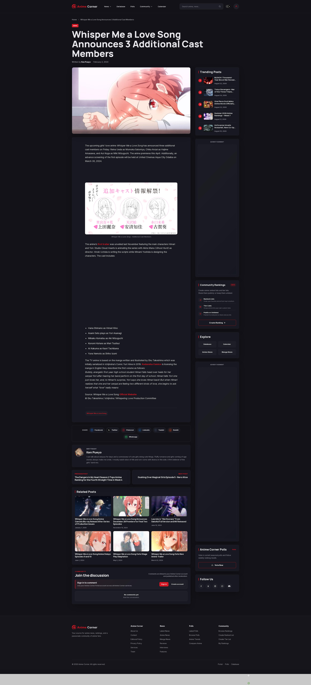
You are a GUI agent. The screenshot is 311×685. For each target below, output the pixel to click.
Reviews (163, 643)
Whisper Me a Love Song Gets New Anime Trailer (167, 555)
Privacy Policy (136, 643)
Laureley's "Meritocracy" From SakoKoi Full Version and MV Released (168, 520)
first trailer (104, 244)
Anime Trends (194, 639)
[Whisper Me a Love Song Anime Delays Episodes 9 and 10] (93, 541)
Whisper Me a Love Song (96, 413)
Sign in (164, 584)
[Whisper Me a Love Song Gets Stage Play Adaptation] (131, 541)
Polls (132, 6)
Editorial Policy (136, 639)
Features (163, 652)
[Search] (220, 6)
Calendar (162, 6)
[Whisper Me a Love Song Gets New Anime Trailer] (169, 541)
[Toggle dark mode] (228, 6)
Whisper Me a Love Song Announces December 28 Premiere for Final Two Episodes (130, 521)
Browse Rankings (225, 631)
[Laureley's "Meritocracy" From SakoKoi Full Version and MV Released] (169, 506)
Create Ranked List (226, 635)
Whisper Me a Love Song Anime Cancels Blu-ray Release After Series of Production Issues (92, 521)
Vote (234, 549)
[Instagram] (215, 586)
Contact (134, 635)
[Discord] (229, 586)
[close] (248, 675)
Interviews (164, 647)
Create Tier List (225, 639)
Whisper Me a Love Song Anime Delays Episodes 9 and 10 (93, 555)
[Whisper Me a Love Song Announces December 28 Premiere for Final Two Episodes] (131, 506)
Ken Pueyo (86, 62)
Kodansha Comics (151, 364)
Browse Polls (194, 635)
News (75, 26)
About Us (134, 631)
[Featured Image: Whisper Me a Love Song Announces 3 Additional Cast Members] (131, 100)
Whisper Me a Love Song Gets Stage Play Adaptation (130, 555)
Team (133, 652)
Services (134, 647)
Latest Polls (193, 631)
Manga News (227, 352)
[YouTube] (222, 586)
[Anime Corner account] (236, 6)
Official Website (128, 394)
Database (121, 6)
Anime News (207, 352)
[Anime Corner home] (84, 6)
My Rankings (224, 643)
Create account (177, 584)
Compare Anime (195, 643)
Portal (220, 664)
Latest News (165, 631)
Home (74, 20)
